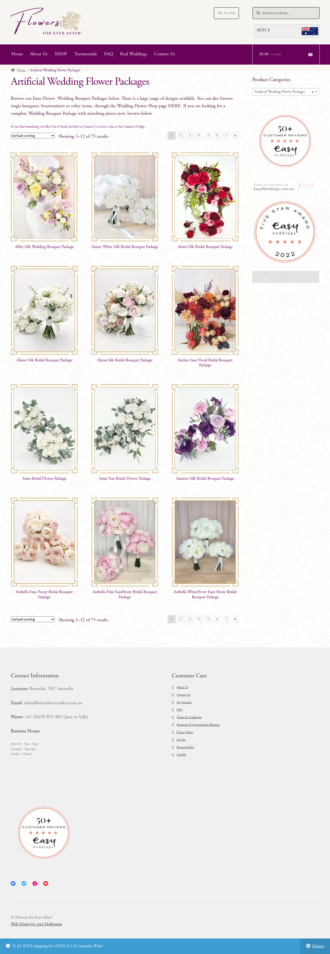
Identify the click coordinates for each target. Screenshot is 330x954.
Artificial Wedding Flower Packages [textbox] (284, 92)
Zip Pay (181, 739)
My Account (226, 13)
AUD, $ (263, 30)
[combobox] (285, 91)
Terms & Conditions (189, 717)
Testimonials (85, 54)
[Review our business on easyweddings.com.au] (285, 187)
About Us (38, 54)
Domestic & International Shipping (198, 724)
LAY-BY (181, 754)
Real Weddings (133, 54)
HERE (174, 106)
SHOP (61, 54)
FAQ (108, 54)
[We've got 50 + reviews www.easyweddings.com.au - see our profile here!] (285, 141)
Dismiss (318, 946)
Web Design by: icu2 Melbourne (36, 924)
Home (17, 54)
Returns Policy (185, 747)
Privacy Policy (185, 732)
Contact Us (164, 54)
